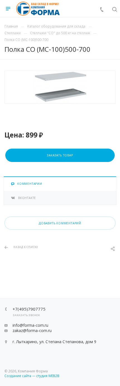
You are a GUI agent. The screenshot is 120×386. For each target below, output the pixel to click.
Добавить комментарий (60, 223)
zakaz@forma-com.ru (32, 330)
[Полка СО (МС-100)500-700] (60, 87)
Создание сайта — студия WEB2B (31, 375)
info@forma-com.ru (30, 325)
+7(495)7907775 (29, 309)
